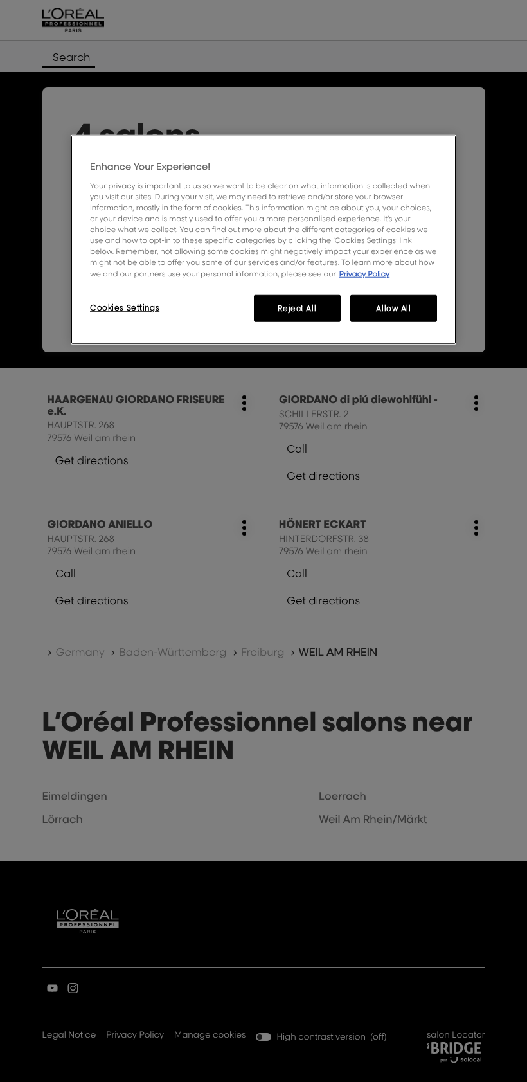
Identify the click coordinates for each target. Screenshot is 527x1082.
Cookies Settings (124, 307)
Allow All (393, 307)
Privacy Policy (364, 273)
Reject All (297, 307)
